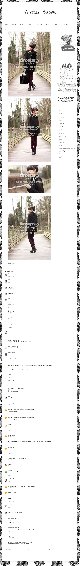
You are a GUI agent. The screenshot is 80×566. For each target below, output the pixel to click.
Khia (8, 307)
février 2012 (61, 150)
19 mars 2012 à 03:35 (11, 501)
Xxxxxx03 (9, 407)
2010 (59, 154)
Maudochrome (10, 478)
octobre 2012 (62, 119)
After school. (61, 130)
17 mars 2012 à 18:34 (11, 453)
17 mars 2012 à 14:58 (11, 412)
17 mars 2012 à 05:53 (11, 360)
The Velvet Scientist (11, 504)
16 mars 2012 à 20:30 (11, 276)
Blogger (51, 557)
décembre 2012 (62, 116)
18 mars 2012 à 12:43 (11, 481)
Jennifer (9, 517)
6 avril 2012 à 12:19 (11, 537)
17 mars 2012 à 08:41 (11, 371)
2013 (59, 113)
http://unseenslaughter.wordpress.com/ (13, 359)
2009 (59, 156)
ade (8, 433)
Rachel (9, 470)
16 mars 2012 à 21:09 (11, 321)
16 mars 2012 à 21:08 (11, 312)
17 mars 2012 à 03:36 (11, 349)
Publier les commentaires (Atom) (14, 551)
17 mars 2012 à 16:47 (11, 444)
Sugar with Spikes (11, 352)
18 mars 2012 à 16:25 (11, 487)
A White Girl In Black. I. (63, 142)
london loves (10, 463)
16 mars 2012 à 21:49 (11, 335)
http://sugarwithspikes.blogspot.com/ (13, 358)
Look (9, 268)
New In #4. (61, 145)
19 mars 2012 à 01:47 (11, 495)
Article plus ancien (50, 549)
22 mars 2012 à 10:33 (11, 531)
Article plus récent (8, 549)
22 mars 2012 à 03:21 (11, 524)
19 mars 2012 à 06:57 (11, 507)
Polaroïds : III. (61, 139)
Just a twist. (61, 140)
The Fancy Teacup (11, 330)
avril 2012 (61, 127)
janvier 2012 (61, 151)
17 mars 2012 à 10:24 (11, 377)
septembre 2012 (62, 120)
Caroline (9, 374)
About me (14, 24)
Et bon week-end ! (62, 143)
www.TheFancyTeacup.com (12, 334)
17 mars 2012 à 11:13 (11, 383)
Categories (22, 24)
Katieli (9, 510)
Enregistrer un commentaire (11, 547)
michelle (9, 541)
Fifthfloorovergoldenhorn (12, 346)
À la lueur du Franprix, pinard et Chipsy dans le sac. (67, 148)
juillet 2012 (61, 123)
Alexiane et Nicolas (11, 298)
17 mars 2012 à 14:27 (11, 404)
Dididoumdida (10, 380)
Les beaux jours (61, 133)
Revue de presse (64, 24)
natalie (9, 396)
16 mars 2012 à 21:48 (11, 327)
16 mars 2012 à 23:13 (11, 342)
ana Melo (9, 491)
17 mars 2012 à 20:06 (11, 459)
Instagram (39, 24)
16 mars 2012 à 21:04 (11, 304)
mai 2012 (61, 126)
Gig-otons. (61, 135)
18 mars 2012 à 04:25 (11, 475)
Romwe (13, 260)
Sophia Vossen (10, 447)
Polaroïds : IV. (61, 132)
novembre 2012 (62, 117)
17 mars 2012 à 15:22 (11, 430)
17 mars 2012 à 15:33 (11, 436)
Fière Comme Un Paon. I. (63, 146)
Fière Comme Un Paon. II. (63, 136)
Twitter (47, 24)
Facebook (54, 24)
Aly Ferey (9, 273)
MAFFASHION (10, 324)
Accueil (6, 24)
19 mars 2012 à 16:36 (11, 513)
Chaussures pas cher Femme (12, 527)
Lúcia (9, 424)
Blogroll (31, 24)
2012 (59, 114)
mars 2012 (61, 129)
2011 (59, 153)
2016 (59, 110)
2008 (59, 157)
